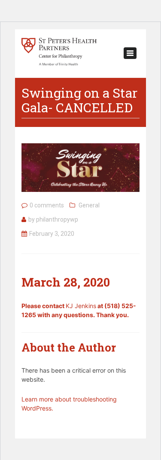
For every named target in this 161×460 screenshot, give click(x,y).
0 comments (47, 205)
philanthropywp (57, 219)
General (89, 205)
